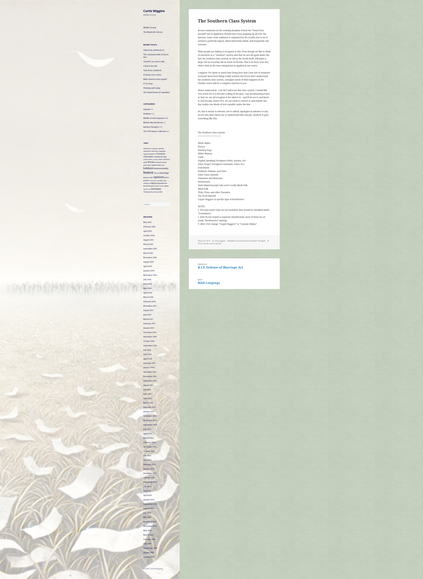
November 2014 (150, 420)
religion (153, 183)
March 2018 (148, 297)
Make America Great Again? (155, 79)
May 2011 (147, 517)
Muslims (146, 177)
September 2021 (150, 248)
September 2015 (150, 381)
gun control (147, 165)
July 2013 (147, 455)
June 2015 (147, 394)
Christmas (148, 156)
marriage (164, 172)
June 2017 (147, 314)
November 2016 (150, 337)
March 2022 (148, 244)
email (145, 162)
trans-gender (158, 192)
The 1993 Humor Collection (154, 131)
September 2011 (150, 504)
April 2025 (147, 231)
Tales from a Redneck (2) (153, 50)
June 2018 (147, 284)
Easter (161, 159)
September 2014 (150, 425)
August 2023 (148, 240)
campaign (162, 151)
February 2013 (149, 464)
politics (146, 180)
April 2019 (147, 266)
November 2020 (150, 257)
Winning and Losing (151, 88)
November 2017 (150, 306)
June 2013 (147, 460)
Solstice (162, 186)
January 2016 (148, 367)
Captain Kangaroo (149, 154)
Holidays (147, 113)
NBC (151, 177)
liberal (156, 173)
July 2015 (147, 389)
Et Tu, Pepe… (148, 83)
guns (154, 165)
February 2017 (149, 323)
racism (160, 180)
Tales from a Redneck (152, 70)
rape (165, 181)
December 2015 (149, 372)
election (166, 159)
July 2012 (147, 486)
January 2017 (148, 328)
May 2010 (147, 530)
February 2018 (149, 301)
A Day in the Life (150, 66)
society (218, 243)
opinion (159, 177)
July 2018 (147, 279)
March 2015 (148, 403)
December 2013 (149, 447)
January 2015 (148, 411)
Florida (151, 162)
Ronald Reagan (148, 186)
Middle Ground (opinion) (153, 118)
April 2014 (147, 433)
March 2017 (148, 319)
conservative (147, 159)
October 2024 (149, 235)
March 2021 (148, 253)
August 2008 (148, 552)
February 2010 (149, 539)
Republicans (162, 183)
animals (161, 148)
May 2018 (147, 288)
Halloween (160, 165)
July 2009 (147, 543)
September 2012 (150, 482)
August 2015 (148, 385)
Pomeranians (153, 180)
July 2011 (147, 513)
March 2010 (148, 535)
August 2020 (148, 262)
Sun (149, 189)
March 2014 (148, 438)
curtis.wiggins (219, 241)
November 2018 (150, 275)
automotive (147, 151)
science (156, 186)
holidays (148, 168)
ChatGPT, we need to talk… (154, 61)
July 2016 (147, 350)
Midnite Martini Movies (153, 122)
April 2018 (147, 292)
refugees (146, 183)
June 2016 (147, 354)
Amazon (155, 148)
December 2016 (149, 332)
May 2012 (147, 491)
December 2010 (149, 521)
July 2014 (147, 429)
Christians (160, 153)
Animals (146, 109)
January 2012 (148, 499)
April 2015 (147, 398)
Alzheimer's (147, 148)
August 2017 (148, 310)
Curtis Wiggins (154, 11)
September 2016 (150, 345)
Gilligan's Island (160, 162)
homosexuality (161, 168)
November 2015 (150, 376)
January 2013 (148, 469)
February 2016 (149, 363)
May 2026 (147, 222)
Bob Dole (155, 151)
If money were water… (152, 75)
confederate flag (160, 157)
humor (148, 172)
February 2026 (149, 226)
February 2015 (149, 407)
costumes (155, 159)
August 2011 (148, 508)
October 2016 (149, 341)
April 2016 (147, 359)
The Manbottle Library (153, 32)
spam (166, 186)
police (166, 177)
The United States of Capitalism (156, 92)
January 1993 (148, 557)
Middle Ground (149, 27)
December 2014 (149, 416)
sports (145, 189)
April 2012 (147, 495)
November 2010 (150, 526)
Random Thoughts (151, 127)
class (200, 243)
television (156, 188)
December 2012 (149, 473)
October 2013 (149, 451)
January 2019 (148, 270)
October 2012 (149, 477)
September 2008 (150, 548)
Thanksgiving (148, 192)
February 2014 (149, 442)
